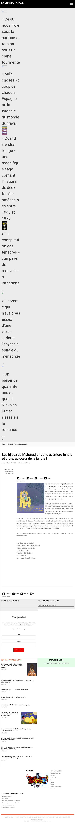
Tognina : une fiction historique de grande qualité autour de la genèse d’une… (11, 665)
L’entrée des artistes (56, 773)
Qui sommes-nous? (7, 796)
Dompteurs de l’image (56, 786)
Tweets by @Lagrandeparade (47, 605)
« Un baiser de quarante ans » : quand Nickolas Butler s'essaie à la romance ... (10, 405)
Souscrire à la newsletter (8, 805)
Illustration (53, 789)
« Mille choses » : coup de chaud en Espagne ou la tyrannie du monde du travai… (16, 729)
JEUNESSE (10, 444)
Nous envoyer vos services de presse (11, 800)
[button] (21, 478)
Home (3, 444)
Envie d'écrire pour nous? (8, 807)
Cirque (52, 784)
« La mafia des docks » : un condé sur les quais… (15, 705)
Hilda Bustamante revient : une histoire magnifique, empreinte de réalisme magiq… (16, 757)
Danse (52, 780)
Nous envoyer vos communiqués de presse (12, 803)
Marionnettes (54, 778)
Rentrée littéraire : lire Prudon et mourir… (13, 697)
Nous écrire (5, 798)
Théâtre (52, 775)
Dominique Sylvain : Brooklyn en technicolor (14, 689)
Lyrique (52, 782)
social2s (22, 481)
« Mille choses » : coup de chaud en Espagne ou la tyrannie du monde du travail (10, 99)
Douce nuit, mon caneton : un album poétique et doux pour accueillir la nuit (9, 714)
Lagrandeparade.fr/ (66, 484)
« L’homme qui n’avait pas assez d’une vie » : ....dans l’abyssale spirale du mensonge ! (11, 332)
